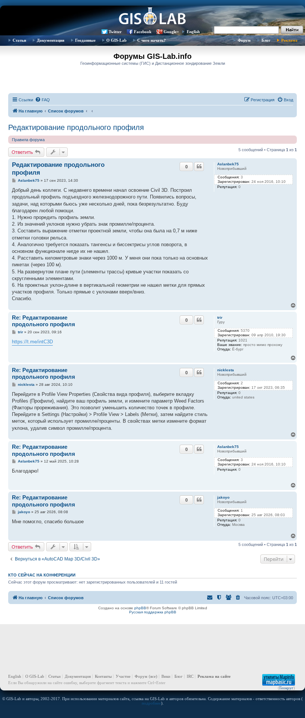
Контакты (103, 676)
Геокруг (286, 688)
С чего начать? (151, 40)
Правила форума (28, 139)
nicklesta (225, 370)
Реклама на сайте (214, 676)
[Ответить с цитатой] (199, 166)
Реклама (289, 40)
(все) (153, 676)
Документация (50, 40)
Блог (265, 40)
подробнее (151, 703)
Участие (123, 676)
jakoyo (223, 497)
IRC (190, 676)
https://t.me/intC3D (32, 341)
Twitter (115, 31)
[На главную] (152, 16)
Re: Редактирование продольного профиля (43, 321)
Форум (244, 40)
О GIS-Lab (116, 40)
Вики (165, 676)
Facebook (142, 31)
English (193, 31)
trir (219, 317)
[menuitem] (42, 99)
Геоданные (85, 40)
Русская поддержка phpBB (152, 612)
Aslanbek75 (228, 164)
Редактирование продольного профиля (76, 127)
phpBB (140, 608)
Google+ (171, 31)
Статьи (19, 40)
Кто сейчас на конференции (42, 575)
